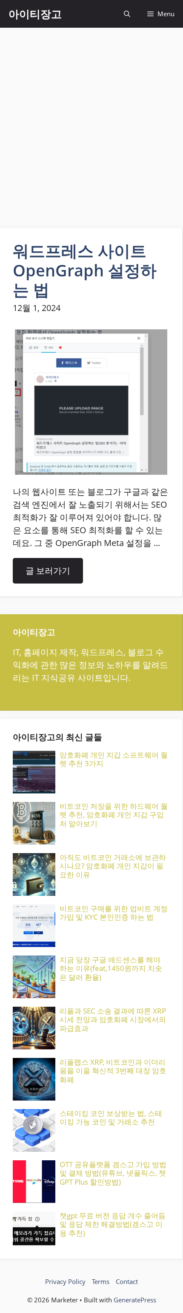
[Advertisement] (91, 123)
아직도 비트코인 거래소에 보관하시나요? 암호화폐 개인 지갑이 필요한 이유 (113, 866)
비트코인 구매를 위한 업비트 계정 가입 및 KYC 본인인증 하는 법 (114, 912)
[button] (127, 14)
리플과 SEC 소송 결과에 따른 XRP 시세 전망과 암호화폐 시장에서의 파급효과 (113, 1019)
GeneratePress (135, 1300)
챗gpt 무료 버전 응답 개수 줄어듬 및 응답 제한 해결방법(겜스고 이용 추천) (113, 1224)
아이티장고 (35, 13)
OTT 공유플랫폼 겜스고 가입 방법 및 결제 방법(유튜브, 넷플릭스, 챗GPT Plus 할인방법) (113, 1173)
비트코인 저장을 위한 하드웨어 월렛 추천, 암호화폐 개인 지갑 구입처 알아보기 (114, 814)
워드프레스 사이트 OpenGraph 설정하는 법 (85, 269)
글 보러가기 (48, 570)
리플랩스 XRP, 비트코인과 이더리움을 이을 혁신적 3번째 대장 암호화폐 (113, 1070)
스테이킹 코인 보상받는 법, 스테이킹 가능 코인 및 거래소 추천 (111, 1117)
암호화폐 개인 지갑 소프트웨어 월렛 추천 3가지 (114, 759)
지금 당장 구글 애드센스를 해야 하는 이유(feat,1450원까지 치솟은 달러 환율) (111, 968)
